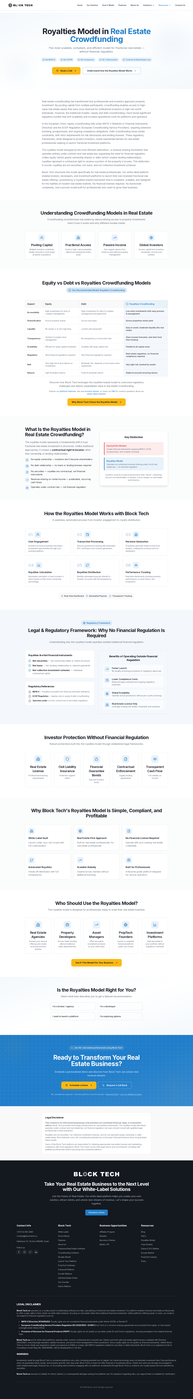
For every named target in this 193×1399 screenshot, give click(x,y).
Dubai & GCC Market (150, 1248)
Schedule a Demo (79, 1085)
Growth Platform (65, 1274)
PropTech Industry (149, 1257)
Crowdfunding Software (68, 1253)
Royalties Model (148, 1240)
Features (122, 5)
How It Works (108, 5)
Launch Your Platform (67, 1261)
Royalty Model (64, 1257)
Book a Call (66, 70)
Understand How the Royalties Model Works (109, 70)
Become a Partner (107, 1240)
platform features (68, 391)
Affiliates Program (107, 1232)
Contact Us (180, 5)
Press (143, 1261)
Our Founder (63, 1282)
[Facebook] (19, 1252)
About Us (135, 5)
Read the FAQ (112, 1094)
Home (79, 5)
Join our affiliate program (131, 1094)
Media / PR (104, 1244)
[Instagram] (24, 1252)
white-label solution (96, 394)
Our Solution (92, 5)
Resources (163, 5)
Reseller (103, 1236)
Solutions (147, 5)
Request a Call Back (117, 1085)
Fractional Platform (66, 1269)
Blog (143, 1232)
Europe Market (147, 1253)
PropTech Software (66, 1265)
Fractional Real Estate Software (71, 1248)
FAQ (113, 391)
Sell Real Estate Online (67, 1278)
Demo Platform (64, 1286)
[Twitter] (30, 1252)
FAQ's (143, 1236)
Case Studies (147, 1244)
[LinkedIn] (36, 1252)
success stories (92, 391)
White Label (63, 1232)
